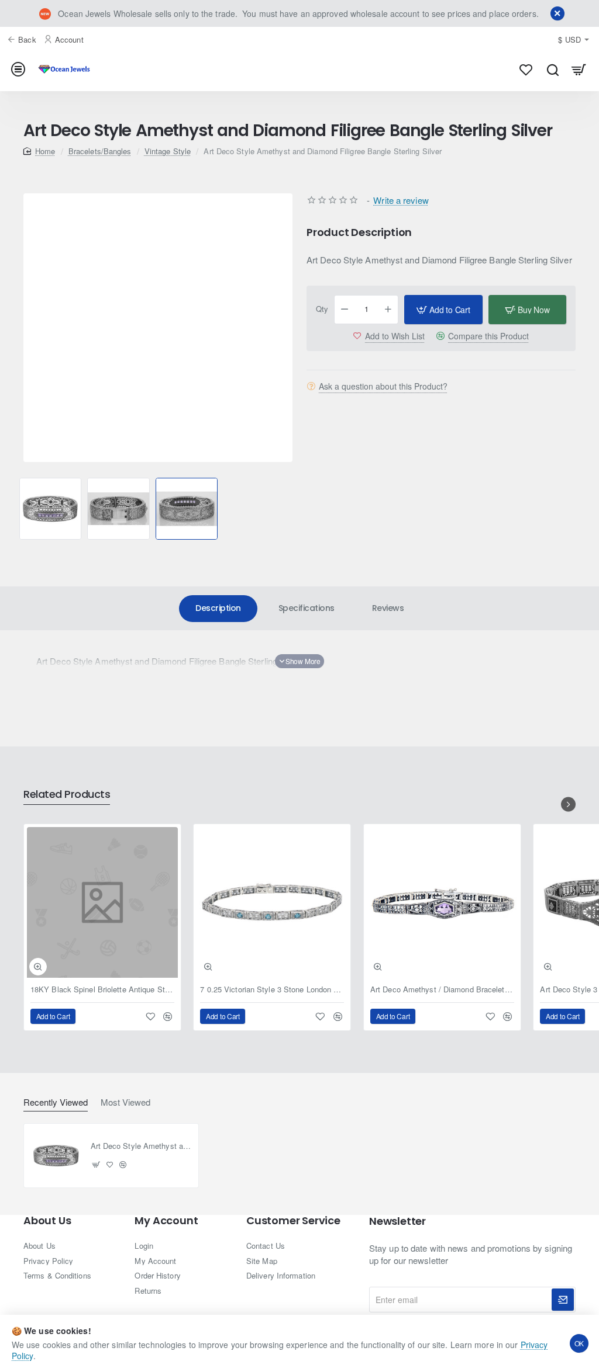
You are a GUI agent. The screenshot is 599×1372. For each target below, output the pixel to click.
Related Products (66, 794)
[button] (18, 509)
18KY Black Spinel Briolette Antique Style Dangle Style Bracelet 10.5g (102, 990)
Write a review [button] (400, 200)
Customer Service (293, 1221)
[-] (344, 310)
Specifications (306, 608)
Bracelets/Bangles (100, 151)
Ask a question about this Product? (383, 386)
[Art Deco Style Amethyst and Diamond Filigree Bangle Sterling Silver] (56, 1156)
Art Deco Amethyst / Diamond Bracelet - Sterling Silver (442, 990)
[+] (388, 310)
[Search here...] (552, 69)
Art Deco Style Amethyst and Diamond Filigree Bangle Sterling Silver (141, 1146)
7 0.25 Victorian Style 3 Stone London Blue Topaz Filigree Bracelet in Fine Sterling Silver (272, 990)
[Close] (557, 13)
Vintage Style (167, 151)
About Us (47, 1221)
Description (218, 608)
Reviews (388, 608)
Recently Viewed (55, 1102)
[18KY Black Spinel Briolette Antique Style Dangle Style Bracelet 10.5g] (102, 902)
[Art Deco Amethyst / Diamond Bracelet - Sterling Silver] (442, 902)
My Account (166, 1221)
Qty (322, 309)
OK (579, 1343)
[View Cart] (579, 69)
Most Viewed (125, 1102)
